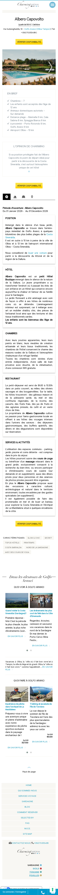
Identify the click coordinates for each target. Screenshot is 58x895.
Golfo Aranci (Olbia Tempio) (37, 29)
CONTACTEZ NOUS (21, 843)
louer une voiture (37, 253)
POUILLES (34, 876)
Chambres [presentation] (23, 197)
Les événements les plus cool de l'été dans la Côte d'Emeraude (41, 614)
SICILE (36, 869)
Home (29, 785)
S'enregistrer (20, 892)
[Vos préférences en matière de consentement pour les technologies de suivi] (53, 890)
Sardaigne (27, 802)
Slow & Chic (34, 538)
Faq (27, 823)
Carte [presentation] (32, 197)
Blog (27, 807)
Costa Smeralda (13, 548)
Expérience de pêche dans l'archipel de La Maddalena (14, 707)
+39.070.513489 (41, 843)
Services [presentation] (15, 197)
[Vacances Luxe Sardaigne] (31, 4)
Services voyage (27, 796)
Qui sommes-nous (27, 791)
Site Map (27, 834)
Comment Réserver (27, 812)
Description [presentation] (7, 197)
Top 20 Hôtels (12, 543)
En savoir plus (16, 636)
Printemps (29, 543)
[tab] (7, 197)
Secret (48, 538)
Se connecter (8, 892)
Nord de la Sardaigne (37, 548)
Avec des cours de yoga (17, 553)
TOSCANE (34, 872)
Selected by (27, 818)
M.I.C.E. (27, 829)
